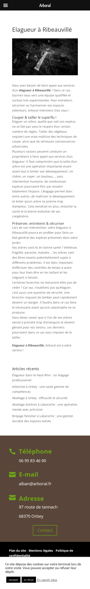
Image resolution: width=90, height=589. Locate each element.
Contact (45, 530)
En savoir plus (47, 580)
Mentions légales (41, 551)
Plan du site (17, 551)
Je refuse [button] (28, 579)
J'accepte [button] (13, 579)
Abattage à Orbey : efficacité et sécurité (39, 398)
